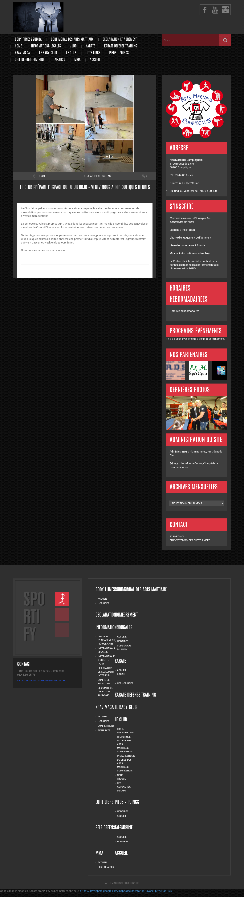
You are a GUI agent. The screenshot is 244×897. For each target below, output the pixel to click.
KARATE (121, 673)
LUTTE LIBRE (92, 53)
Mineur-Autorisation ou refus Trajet (191, 253)
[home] (38, 30)
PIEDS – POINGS (119, 53)
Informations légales (106, 650)
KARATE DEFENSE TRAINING (120, 46)
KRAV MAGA (22, 53)
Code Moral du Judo (124, 647)
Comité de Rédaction (104, 681)
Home (18, 46)
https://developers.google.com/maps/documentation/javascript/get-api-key (126, 891)
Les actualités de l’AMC (124, 787)
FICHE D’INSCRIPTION (125, 730)
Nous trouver (122, 777)
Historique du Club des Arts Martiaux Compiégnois (125, 744)
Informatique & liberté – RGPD (106, 660)
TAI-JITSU (59, 60)
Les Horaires (125, 683)
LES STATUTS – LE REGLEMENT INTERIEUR (106, 671)
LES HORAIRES (106, 866)
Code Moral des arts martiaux (72, 40)
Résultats (104, 730)
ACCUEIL (102, 862)
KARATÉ (90, 46)
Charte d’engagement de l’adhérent (190, 237)
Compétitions (106, 725)
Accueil (95, 60)
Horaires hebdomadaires (184, 311)
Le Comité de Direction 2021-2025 (105, 691)
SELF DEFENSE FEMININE (29, 60)
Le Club (71, 53)
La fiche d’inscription (182, 229)
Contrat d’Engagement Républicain (106, 640)
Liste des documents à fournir (187, 245)
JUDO (73, 46)
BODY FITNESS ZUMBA (28, 40)
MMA (77, 60)
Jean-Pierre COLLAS (99, 175)
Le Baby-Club (48, 53)
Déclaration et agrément (120, 40)
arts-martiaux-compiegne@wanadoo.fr (41, 680)
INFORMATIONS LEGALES (46, 46)
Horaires (103, 603)
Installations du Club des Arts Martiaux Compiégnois (126, 763)
